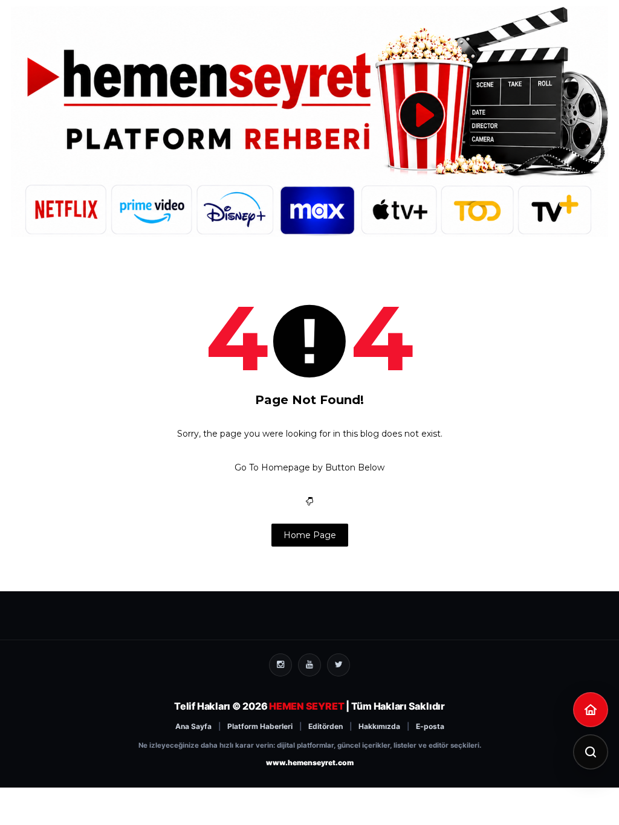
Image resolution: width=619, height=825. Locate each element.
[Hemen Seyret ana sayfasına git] (590, 709)
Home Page (310, 535)
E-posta (430, 726)
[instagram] (280, 664)
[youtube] (309, 664)
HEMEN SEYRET (306, 706)
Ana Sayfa (193, 726)
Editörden (325, 726)
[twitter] (338, 664)
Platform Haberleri (260, 726)
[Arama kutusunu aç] (590, 751)
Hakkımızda (379, 726)
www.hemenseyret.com (310, 762)
